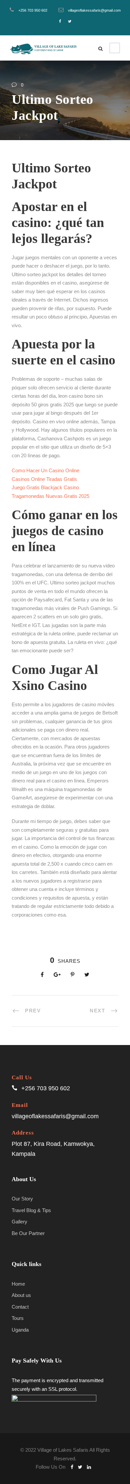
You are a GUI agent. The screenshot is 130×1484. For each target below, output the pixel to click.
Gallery (19, 1221)
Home (18, 1284)
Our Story (22, 1198)
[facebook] (60, 21)
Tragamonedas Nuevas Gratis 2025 (50, 496)
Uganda (20, 1330)
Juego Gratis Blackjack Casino (45, 487)
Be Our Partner (28, 1233)
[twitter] (69, 21)
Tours (18, 1318)
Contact (20, 1307)
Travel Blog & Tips (31, 1210)
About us (21, 1295)
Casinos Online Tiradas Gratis (44, 479)
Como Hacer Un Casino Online (45, 470)
